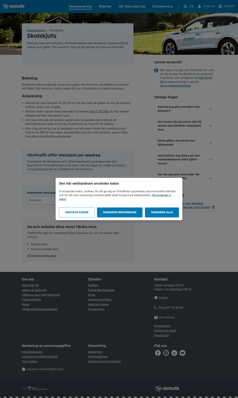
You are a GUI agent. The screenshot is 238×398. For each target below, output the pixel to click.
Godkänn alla (162, 212)
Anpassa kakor (77, 212)
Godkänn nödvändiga (119, 212)
